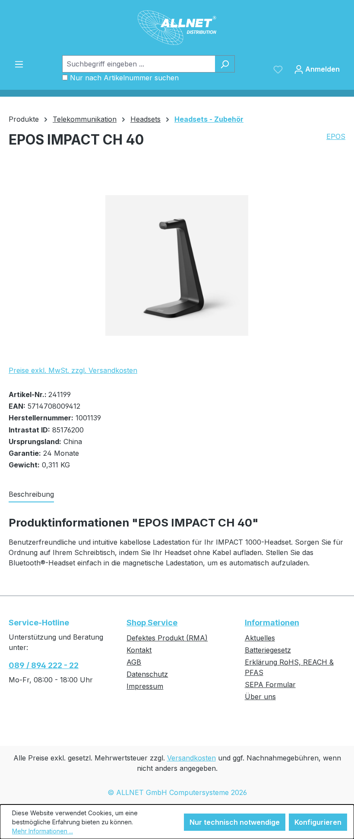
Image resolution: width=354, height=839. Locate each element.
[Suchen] (225, 64)
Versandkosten (191, 758)
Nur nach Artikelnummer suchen (124, 77)
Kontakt (139, 650)
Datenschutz (147, 674)
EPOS (335, 136)
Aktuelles (260, 638)
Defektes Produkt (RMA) (167, 638)
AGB (133, 662)
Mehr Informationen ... (42, 831)
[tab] (31, 494)
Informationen (272, 622)
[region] (177, 265)
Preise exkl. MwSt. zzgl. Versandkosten (73, 370)
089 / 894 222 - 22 (44, 665)
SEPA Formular (270, 684)
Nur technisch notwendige (235, 822)
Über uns (260, 696)
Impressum (144, 686)
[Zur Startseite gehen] (177, 27)
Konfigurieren (317, 822)
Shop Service (151, 622)
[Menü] (19, 64)
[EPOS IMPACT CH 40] (176, 265)
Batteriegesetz (268, 650)
